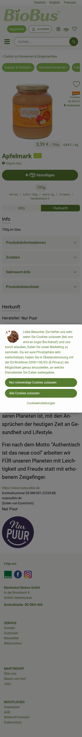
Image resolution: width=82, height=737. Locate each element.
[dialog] (41, 368)
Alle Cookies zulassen (24, 393)
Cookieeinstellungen (41, 403)
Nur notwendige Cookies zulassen (33, 382)
